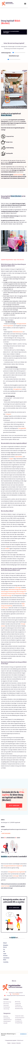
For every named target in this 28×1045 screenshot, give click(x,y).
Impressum (14, 1043)
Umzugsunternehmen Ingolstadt (11, 1040)
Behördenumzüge (14, 589)
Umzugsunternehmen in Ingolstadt (12, 866)
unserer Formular (18, 174)
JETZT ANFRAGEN (14, 907)
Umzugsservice (7, 1013)
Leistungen (18, 587)
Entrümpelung (8, 605)
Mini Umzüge (20, 591)
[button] (25, 3)
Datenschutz (19, 1043)
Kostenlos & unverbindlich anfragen (11, 32)
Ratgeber (8, 1043)
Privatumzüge (11, 593)
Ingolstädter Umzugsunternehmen (7, 259)
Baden (7, 548)
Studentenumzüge (6, 595)
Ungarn (15, 259)
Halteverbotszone (18, 332)
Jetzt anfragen (14, 805)
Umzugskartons (17, 389)
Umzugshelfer (22, 428)
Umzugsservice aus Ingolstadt (16, 872)
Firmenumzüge (12, 591)
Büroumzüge (22, 589)
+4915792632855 (5, 833)
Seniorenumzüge (20, 593)
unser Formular (5, 886)
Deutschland (18, 456)
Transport (8, 414)
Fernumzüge (4, 591)
